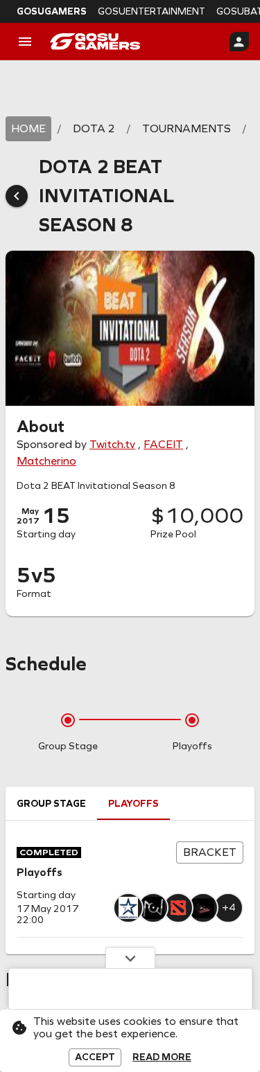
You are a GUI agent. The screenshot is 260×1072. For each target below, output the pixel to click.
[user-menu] (239, 41)
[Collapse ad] (130, 957)
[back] (17, 196)
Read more (161, 1057)
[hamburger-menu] (25, 41)
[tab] (51, 803)
